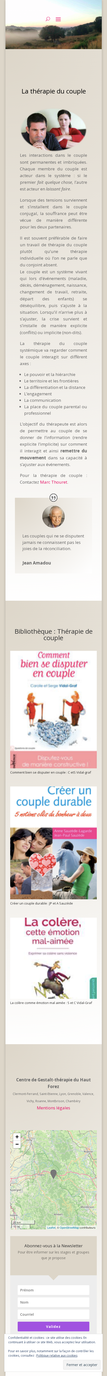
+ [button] (17, 1137)
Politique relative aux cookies (56, 1355)
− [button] (17, 1144)
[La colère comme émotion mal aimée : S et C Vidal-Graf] (53, 958)
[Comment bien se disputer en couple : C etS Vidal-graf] (53, 709)
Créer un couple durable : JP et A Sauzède (41, 903)
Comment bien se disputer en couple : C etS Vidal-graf (50, 772)
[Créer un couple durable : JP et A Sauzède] (53, 843)
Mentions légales (53, 1108)
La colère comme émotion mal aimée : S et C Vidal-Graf (51, 1003)
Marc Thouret (53, 482)
